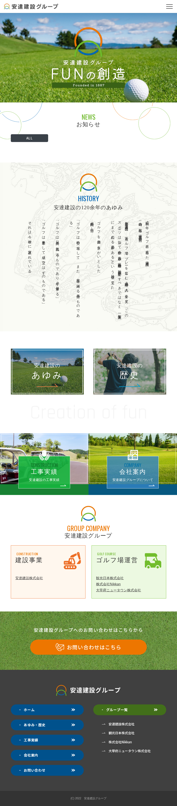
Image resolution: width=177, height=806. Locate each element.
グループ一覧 (117, 709)
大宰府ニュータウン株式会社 (118, 590)
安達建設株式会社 (29, 578)
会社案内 (31, 755)
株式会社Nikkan (108, 584)
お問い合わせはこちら (94, 647)
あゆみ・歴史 (35, 724)
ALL (29, 138)
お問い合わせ (35, 770)
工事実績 (31, 739)
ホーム (29, 709)
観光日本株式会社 (110, 578)
